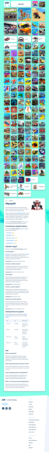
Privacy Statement (32, 427)
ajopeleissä (19, 213)
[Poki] (7, 3)
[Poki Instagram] (6, 408)
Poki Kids (31, 442)
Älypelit (30, 409)
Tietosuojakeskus (32, 424)
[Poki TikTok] (3, 408)
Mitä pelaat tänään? (8, 6)
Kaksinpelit (31, 406)
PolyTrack (9, 232)
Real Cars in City (10, 238)
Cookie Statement (32, 429)
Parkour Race (10, 243)
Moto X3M (9, 235)
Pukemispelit (31, 411)
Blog (30, 445)
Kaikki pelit (31, 414)
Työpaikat (31, 447)
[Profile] (5, 6)
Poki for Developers (33, 440)
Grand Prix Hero (10, 240)
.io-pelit (30, 404)
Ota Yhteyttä (31, 422)
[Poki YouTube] (10, 408)
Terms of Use (31, 432)
